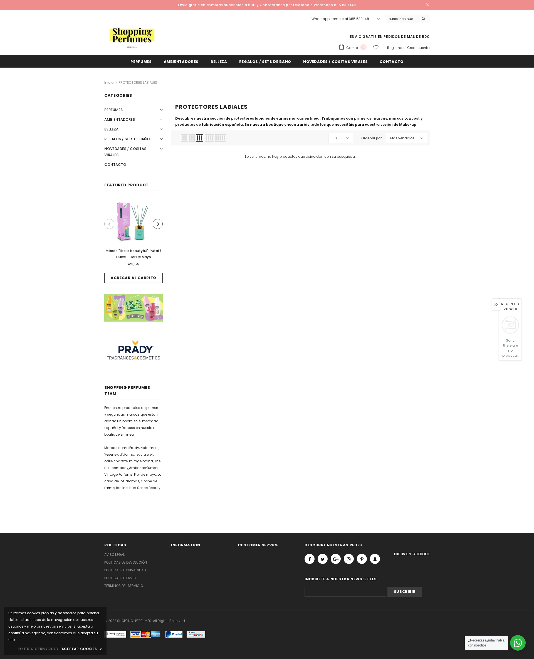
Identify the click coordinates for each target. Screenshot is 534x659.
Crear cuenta (418, 47)
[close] (428, 5)
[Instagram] (349, 559)
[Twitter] (323, 559)
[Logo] (132, 37)
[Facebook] (310, 559)
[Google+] (336, 559)
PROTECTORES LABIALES (138, 82)
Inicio (108, 82)
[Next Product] (158, 224)
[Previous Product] (109, 224)
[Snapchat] (375, 559)
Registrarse (397, 47)
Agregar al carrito (133, 277)
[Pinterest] (362, 559)
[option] (133, 241)
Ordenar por (371, 138)
